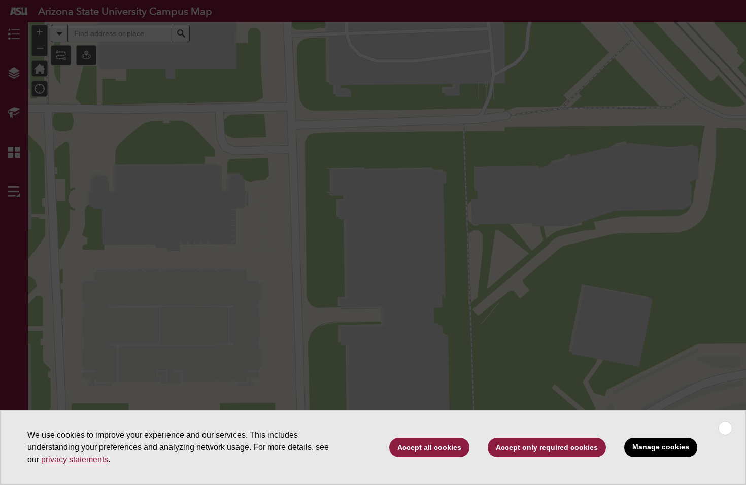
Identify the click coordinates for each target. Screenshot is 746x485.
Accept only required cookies (547, 447)
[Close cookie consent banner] (725, 428)
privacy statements (74, 459)
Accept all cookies (429, 447)
